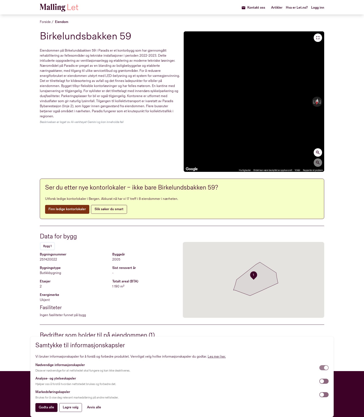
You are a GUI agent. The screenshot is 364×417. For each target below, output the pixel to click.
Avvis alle (94, 407)
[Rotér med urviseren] (320, 102)
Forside (45, 22)
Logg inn (317, 8)
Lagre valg (70, 407)
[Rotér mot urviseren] (313, 102)
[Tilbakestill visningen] (317, 101)
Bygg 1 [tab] (47, 246)
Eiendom (61, 22)
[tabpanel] (110, 285)
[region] (254, 101)
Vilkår (297, 170)
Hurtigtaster (245, 170)
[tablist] (47, 246)
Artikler (276, 8)
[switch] (324, 367)
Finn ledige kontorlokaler (67, 209)
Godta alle (46, 407)
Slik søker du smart (109, 209)
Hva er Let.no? (297, 8)
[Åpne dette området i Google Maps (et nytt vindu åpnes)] (192, 169)
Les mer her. (217, 357)
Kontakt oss (256, 8)
